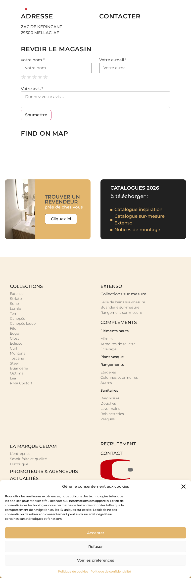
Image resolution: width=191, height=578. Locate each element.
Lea (13, 378)
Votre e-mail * (112, 60)
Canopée (17, 318)
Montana (17, 353)
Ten (13, 313)
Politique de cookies (73, 571)
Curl (13, 348)
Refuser (95, 546)
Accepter (95, 532)
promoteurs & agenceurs (44, 471)
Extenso (17, 293)
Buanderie (19, 368)
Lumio (15, 308)
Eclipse (16, 343)
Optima (16, 373)
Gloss (14, 338)
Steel (14, 363)
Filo (13, 328)
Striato (16, 298)
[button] (183, 486)
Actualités (24, 478)
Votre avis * (32, 89)
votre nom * (33, 60)
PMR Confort (21, 383)
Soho (14, 303)
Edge (14, 333)
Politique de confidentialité (111, 571)
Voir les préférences (95, 560)
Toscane (17, 358)
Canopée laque (23, 323)
